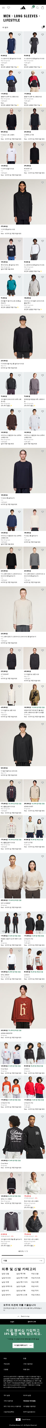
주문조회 (7, 1364)
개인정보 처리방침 (29, 1401)
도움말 (6, 1369)
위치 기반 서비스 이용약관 (12, 1406)
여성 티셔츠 (35, 1278)
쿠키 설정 (7, 1395)
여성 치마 (35, 1291)
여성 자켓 (35, 1282)
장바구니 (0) (32, 1321)
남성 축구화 (20, 1274)
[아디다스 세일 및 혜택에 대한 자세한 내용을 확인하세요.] (23, 2)
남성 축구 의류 (22, 1278)
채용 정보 (26, 1369)
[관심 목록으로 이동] (8, 7)
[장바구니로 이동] (42, 7)
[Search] (37, 7)
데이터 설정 (27, 1395)
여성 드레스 (35, 1295)
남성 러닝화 (20, 1286)
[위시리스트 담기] (19, 35)
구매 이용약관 (28, 1364)
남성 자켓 (5, 1282)
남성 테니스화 (21, 1295)
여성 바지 (35, 1286)
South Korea (26, 1419)
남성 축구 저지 (22, 1282)
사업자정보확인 (9, 1412)
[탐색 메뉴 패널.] (3, 7)
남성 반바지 (6, 1295)
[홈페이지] (23, 8)
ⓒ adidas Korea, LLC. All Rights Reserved (23, 1425)
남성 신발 (5, 1274)
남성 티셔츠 (6, 1278)
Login (12, 1321)
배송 (5, 1358)
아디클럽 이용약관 (29, 1406)
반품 (24, 1358)
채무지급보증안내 (29, 1412)
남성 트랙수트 (7, 1286)
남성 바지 (5, 1291)
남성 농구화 (20, 1291)
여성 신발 (35, 1274)
